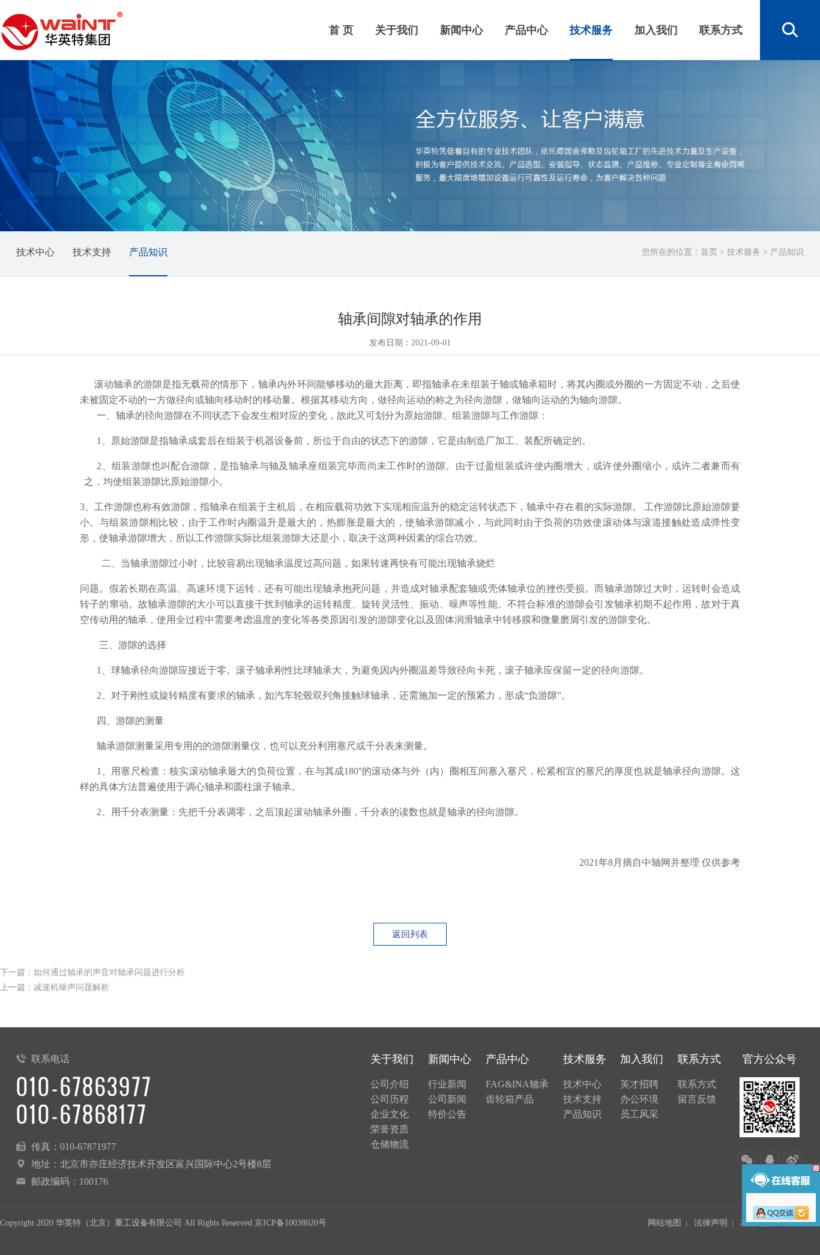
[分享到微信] (746, 1158)
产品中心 (526, 30)
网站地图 (664, 1222)
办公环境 (639, 1099)
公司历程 (389, 1099)
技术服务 (591, 30)
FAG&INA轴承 (517, 1084)
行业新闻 (447, 1084)
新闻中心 (461, 30)
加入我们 (656, 30)
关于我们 (396, 30)
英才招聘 (639, 1084)
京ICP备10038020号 (291, 1222)
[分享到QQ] (769, 1158)
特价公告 (447, 1114)
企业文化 (389, 1114)
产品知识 (148, 252)
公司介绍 (389, 1084)
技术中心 (35, 252)
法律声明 (711, 1222)
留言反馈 (697, 1099)
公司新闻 (447, 1099)
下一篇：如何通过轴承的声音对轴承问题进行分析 (92, 972)
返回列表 (410, 934)
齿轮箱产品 (510, 1099)
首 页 (341, 30)
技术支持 (92, 252)
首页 (709, 252)
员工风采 (639, 1114)
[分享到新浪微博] (792, 1158)
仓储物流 (389, 1144)
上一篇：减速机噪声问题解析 (54, 987)
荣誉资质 (389, 1129)
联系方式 (721, 30)
